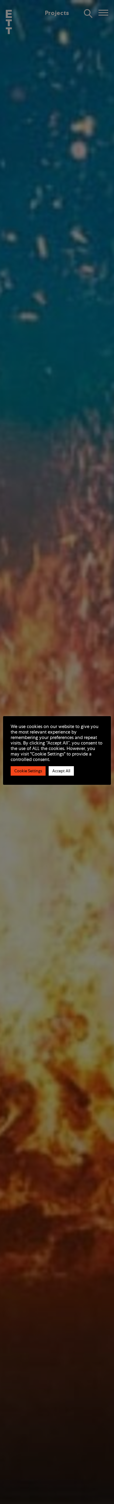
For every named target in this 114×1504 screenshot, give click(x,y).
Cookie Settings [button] (28, 771)
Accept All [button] (61, 771)
